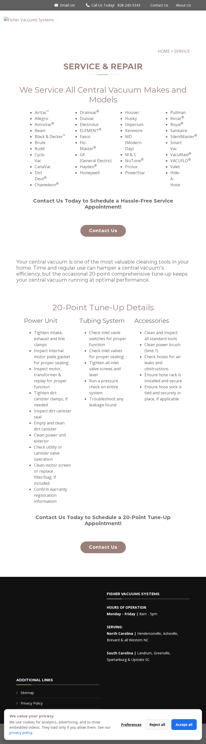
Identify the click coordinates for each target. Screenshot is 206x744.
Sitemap (27, 692)
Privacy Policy (32, 703)
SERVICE (182, 51)
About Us (183, 5)
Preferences (131, 724)
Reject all (157, 724)
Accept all (184, 724)
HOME (164, 51)
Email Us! (67, 5)
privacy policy (20, 732)
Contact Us (159, 5)
